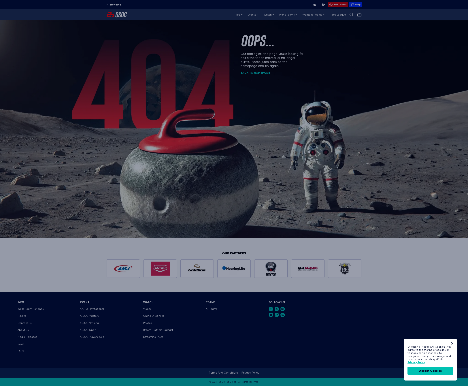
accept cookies (430, 370)
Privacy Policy (416, 362)
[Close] (452, 343)
